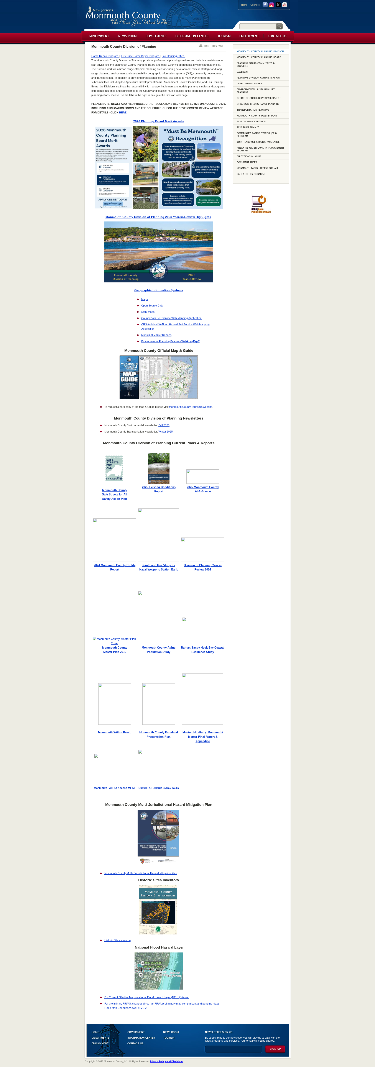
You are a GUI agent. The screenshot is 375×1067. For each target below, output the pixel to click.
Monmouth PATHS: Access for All (114, 788)
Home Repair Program (105, 56)
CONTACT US (135, 1043)
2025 (166, 425)
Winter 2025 (165, 431)
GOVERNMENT (136, 1032)
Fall (160, 425)
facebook (265, 4)
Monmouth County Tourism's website (190, 406)
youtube (284, 4)
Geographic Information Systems (158, 290)
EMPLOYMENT (100, 1043)
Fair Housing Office (173, 56)
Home (244, 4)
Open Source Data (152, 305)
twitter (278, 4)
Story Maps (148, 311)
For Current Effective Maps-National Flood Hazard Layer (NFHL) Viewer (146, 997)
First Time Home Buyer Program (140, 56)
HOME (95, 1032)
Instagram (271, 4)
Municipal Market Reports (156, 335)
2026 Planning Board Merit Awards (158, 121)
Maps (144, 299)
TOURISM (168, 1037)
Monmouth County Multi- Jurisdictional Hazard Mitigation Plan (140, 873)
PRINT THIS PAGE (213, 45)
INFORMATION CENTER (141, 1037)
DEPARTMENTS (100, 1037)
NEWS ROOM (171, 1032)
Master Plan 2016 (114, 652)
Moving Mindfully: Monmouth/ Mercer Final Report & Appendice (203, 737)
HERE (123, 112)
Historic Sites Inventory (117, 940)
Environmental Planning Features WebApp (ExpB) (170, 341)
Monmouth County (127, 16)
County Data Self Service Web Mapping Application (171, 318)
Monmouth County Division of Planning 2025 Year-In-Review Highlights (158, 217)
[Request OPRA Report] (261, 212)
